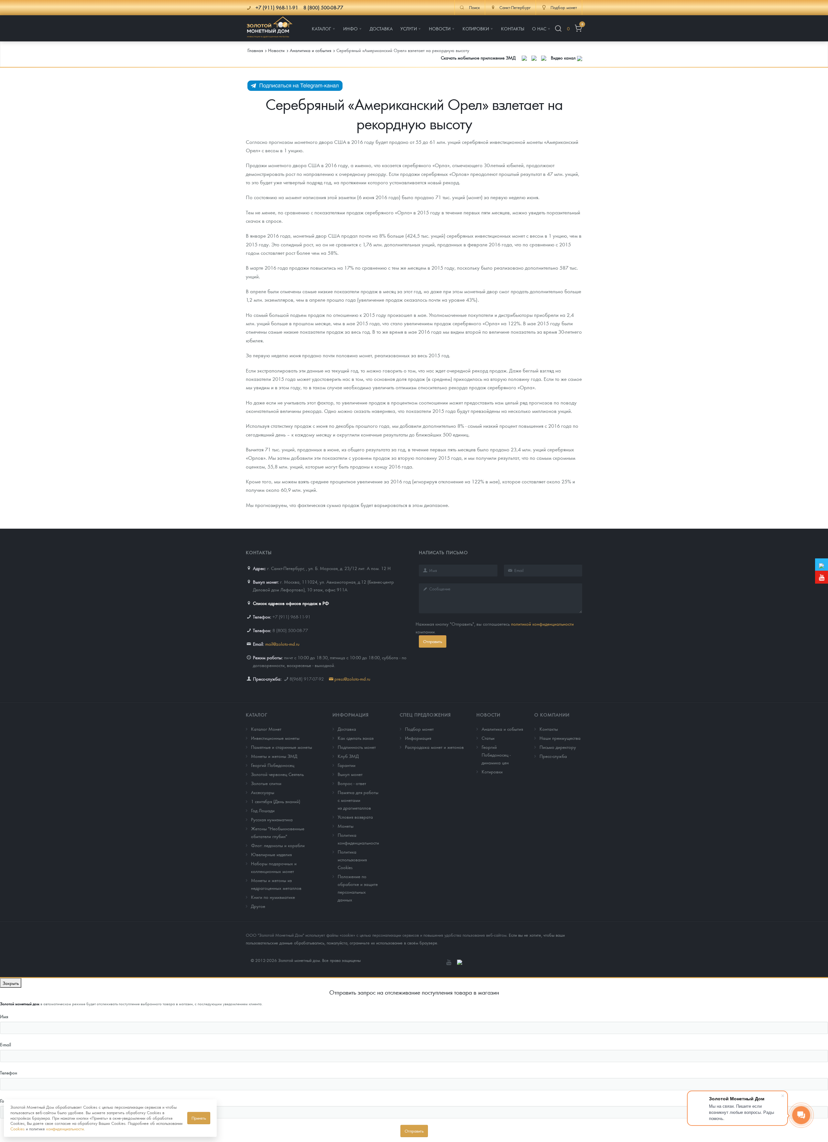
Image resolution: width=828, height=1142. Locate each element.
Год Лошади (263, 810)
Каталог (256, 714)
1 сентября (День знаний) (275, 801)
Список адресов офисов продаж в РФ (291, 603)
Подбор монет (419, 729)
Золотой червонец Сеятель (277, 774)
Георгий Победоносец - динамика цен (496, 754)
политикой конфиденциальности (542, 624)
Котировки (492, 771)
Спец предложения (425, 714)
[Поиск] (558, 29)
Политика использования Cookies (352, 859)
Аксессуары (262, 792)
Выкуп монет (350, 774)
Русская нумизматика (272, 819)
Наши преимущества (560, 738)
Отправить (432, 641)
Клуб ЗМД (348, 756)
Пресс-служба (553, 756)
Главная (255, 50)
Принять (198, 1118)
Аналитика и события (502, 729)
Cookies (17, 1128)
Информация (350, 714)
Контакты (548, 729)
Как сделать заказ (356, 738)
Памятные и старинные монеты (281, 747)
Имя (4, 1016)
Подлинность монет (357, 747)
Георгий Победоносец (272, 765)
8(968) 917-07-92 (306, 679)
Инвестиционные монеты (275, 738)
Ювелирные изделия (271, 854)
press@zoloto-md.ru (352, 679)
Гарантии (346, 765)
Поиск (474, 7)
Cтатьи (488, 738)
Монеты (346, 826)
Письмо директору (557, 747)
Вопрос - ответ (352, 783)
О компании (552, 714)
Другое (258, 906)
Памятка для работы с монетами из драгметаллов (358, 800)
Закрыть (11, 983)
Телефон (8, 1072)
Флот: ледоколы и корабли (278, 845)
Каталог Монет (266, 729)
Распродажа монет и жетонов (434, 747)
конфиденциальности (65, 1128)
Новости (488, 714)
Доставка (347, 729)
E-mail (5, 1044)
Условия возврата (355, 817)
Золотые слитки (266, 783)
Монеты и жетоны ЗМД (274, 756)
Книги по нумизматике (273, 897)
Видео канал (564, 57)
